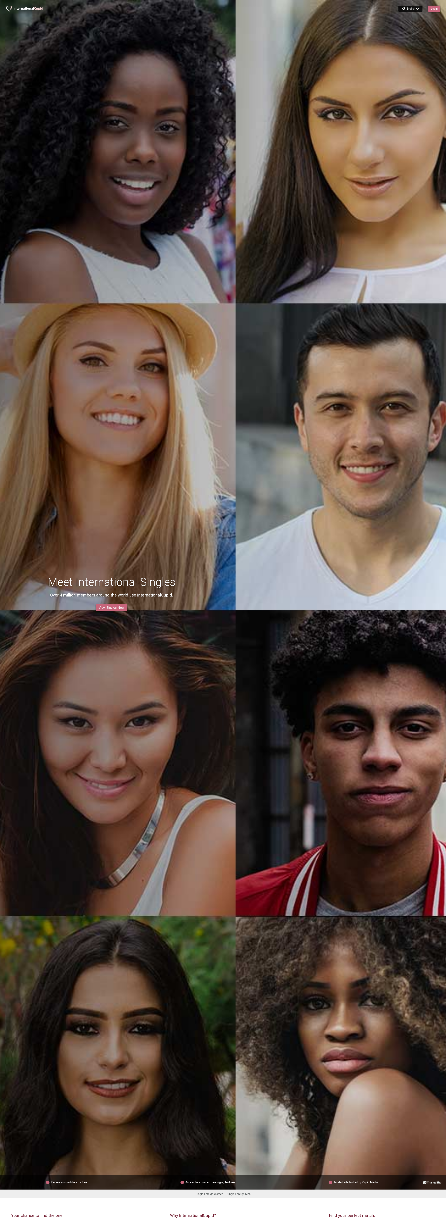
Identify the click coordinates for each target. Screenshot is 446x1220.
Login (434, 8)
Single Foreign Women (209, 1194)
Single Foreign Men (239, 1194)
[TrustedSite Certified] (432, 1182)
